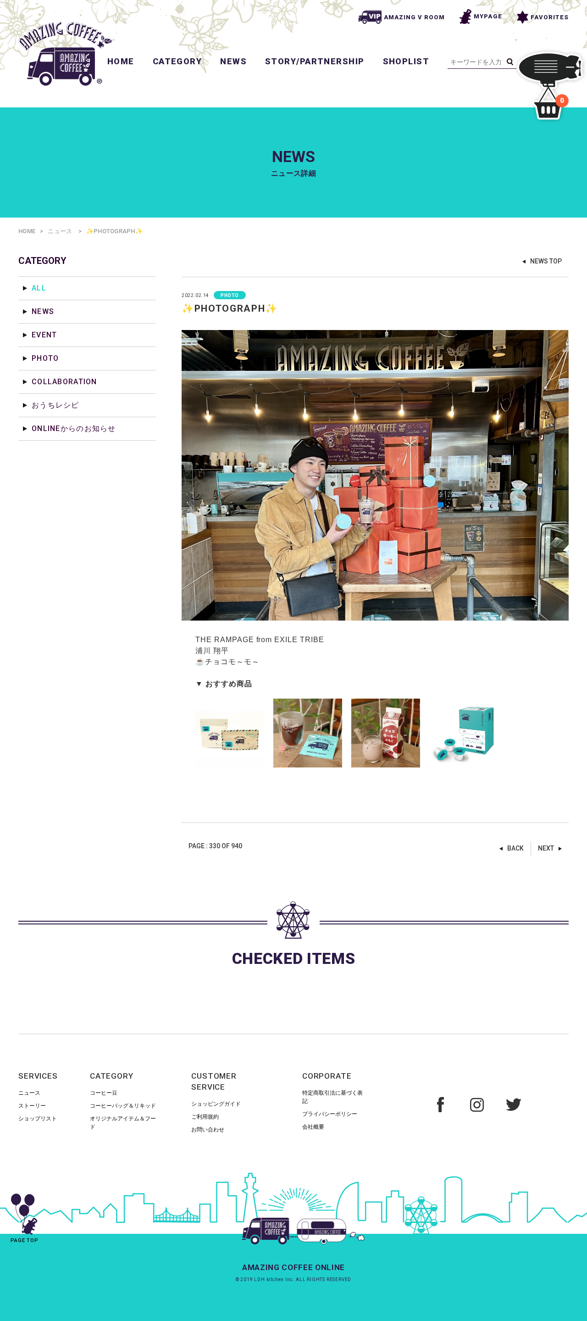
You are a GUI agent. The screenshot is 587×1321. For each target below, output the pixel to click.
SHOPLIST (406, 61)
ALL (39, 288)
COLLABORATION (64, 381)
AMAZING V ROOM (414, 17)
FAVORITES (550, 17)
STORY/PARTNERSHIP (314, 61)
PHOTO (45, 358)
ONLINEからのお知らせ (74, 428)
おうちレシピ (55, 405)
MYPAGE (488, 16)
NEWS (233, 61)
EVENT (44, 334)
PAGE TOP (25, 1240)
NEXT (546, 848)
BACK (515, 848)
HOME (120, 61)
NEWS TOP (546, 261)
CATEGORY (177, 61)
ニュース (60, 231)
